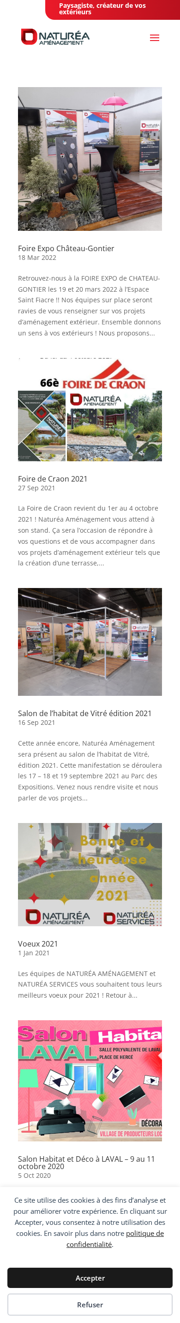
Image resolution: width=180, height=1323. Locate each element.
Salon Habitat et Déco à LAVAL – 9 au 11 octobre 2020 (86, 1162)
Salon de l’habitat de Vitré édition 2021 (85, 713)
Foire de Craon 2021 (53, 479)
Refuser (90, 1304)
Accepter (90, 1277)
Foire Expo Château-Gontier (66, 248)
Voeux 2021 (38, 944)
